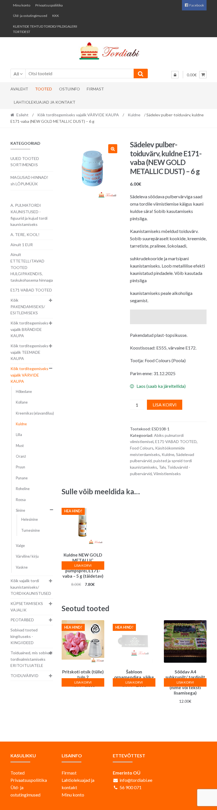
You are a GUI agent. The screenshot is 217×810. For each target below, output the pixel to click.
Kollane (22, 402)
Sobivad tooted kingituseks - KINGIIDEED (24, 636)
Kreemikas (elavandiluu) (35, 413)
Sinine (20, 510)
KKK (55, 16)
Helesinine (29, 519)
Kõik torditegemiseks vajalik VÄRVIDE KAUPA (78, 114)
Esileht (22, 114)
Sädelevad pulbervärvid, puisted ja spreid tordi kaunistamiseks (162, 460)
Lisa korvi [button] (83, 565)
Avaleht (19, 88)
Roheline (23, 489)
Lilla (19, 435)
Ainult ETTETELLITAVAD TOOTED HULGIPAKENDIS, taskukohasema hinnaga (31, 267)
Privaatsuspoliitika (49, 5)
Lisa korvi (165, 404)
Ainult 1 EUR (21, 244)
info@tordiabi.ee (136, 780)
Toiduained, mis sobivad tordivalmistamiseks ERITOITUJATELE (31, 659)
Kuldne (134, 114)
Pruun (20, 467)
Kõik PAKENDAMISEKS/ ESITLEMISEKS (27, 306)
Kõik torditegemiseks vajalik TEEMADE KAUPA (29, 352)
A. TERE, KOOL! (25, 234)
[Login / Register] (175, 74)
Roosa (21, 500)
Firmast (95, 88)
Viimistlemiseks (167, 473)
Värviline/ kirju (27, 556)
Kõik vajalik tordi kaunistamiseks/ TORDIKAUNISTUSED (30, 587)
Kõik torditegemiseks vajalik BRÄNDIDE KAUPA (29, 329)
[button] (112, 148)
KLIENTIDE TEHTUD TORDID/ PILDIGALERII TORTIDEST (45, 29)
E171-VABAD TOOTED (176, 441)
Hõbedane (24, 392)
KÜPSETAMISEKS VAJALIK (26, 606)
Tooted (43, 88)
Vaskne (22, 567)
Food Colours (141, 448)
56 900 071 (131, 787)
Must (20, 446)
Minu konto (21, 5)
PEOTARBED (22, 619)
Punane (22, 478)
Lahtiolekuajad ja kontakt (44, 102)
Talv (162, 467)
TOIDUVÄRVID (24, 675)
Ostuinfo (69, 88)
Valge (20, 546)
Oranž (21, 456)
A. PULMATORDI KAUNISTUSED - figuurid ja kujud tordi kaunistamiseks (28, 215)
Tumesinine (30, 530)
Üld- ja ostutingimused (30, 16)
